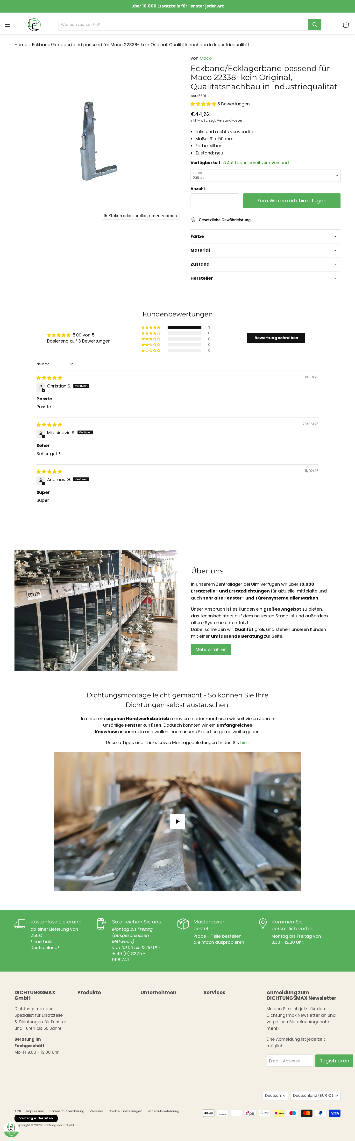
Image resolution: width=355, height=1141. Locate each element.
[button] (204, 104)
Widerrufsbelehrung (163, 1111)
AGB (17, 1111)
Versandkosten (230, 120)
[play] (177, 821)
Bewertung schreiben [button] (276, 338)
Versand (96, 1111)
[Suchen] (314, 24)
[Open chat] (11, 1129)
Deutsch (273, 1095)
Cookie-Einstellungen (125, 1111)
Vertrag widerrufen (36, 1118)
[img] (49, 378)
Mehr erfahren (211, 649)
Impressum (35, 1111)
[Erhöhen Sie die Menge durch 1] (232, 200)
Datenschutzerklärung (67, 1111)
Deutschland (313, 1095)
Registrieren (334, 1060)
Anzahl (198, 189)
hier (244, 742)
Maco (206, 58)
